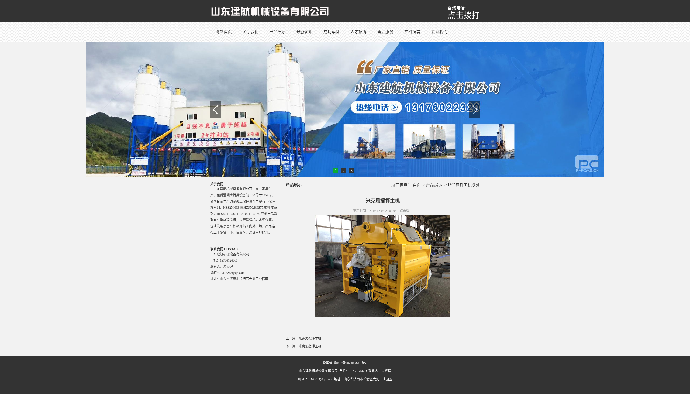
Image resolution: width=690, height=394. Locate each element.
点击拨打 (463, 15)
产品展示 (278, 32)
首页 (417, 185)
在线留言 (412, 32)
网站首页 (224, 32)
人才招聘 (358, 32)
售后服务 (385, 32)
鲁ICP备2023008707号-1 (351, 363)
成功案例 (331, 32)
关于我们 (251, 32)
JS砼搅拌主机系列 (464, 185)
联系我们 (439, 32)
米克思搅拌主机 (310, 338)
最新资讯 (304, 32)
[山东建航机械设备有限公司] (270, 10)
